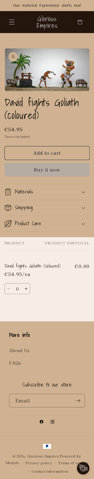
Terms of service (73, 462)
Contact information (50, 471)
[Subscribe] (78, 401)
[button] (11, 22)
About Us (19, 350)
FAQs (15, 363)
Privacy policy (39, 462)
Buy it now (47, 169)
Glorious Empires (43, 456)
